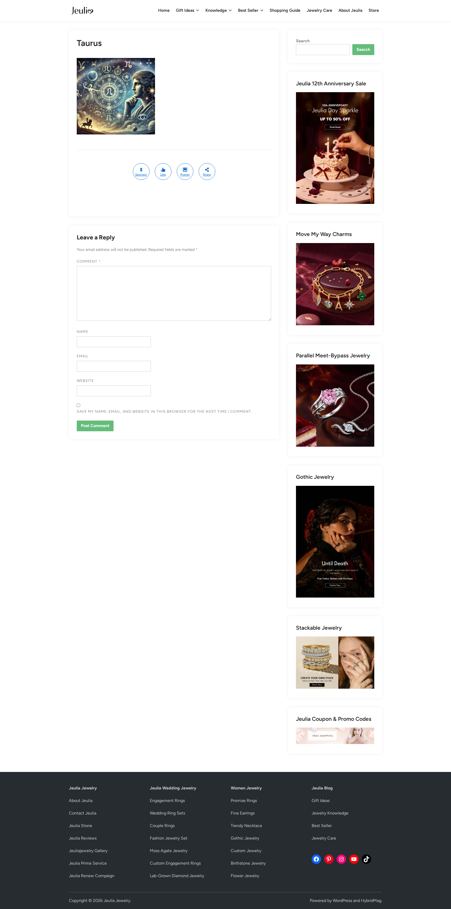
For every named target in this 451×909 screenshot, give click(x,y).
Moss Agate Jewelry (168, 850)
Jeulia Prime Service (88, 863)
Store (374, 10)
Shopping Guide (285, 10)
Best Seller (248, 10)
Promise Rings (244, 800)
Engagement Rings (167, 800)
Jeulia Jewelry (117, 900)
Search (303, 40)
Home (164, 10)
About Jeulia (350, 10)
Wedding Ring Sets (167, 813)
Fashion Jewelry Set (168, 838)
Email (82, 356)
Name (82, 331)
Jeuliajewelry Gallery (88, 850)
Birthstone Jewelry (248, 863)
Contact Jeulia (82, 813)
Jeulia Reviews (83, 838)
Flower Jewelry (245, 875)
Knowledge (216, 10)
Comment (89, 261)
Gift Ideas (185, 10)
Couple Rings (162, 825)
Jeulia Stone (80, 825)
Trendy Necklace (246, 825)
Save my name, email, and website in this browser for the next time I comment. (164, 411)
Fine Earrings (242, 813)
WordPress (342, 900)
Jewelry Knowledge (330, 813)
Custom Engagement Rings (175, 863)
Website (85, 381)
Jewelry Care (319, 10)
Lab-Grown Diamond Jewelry (177, 875)
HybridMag (371, 900)
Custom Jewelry (246, 850)
